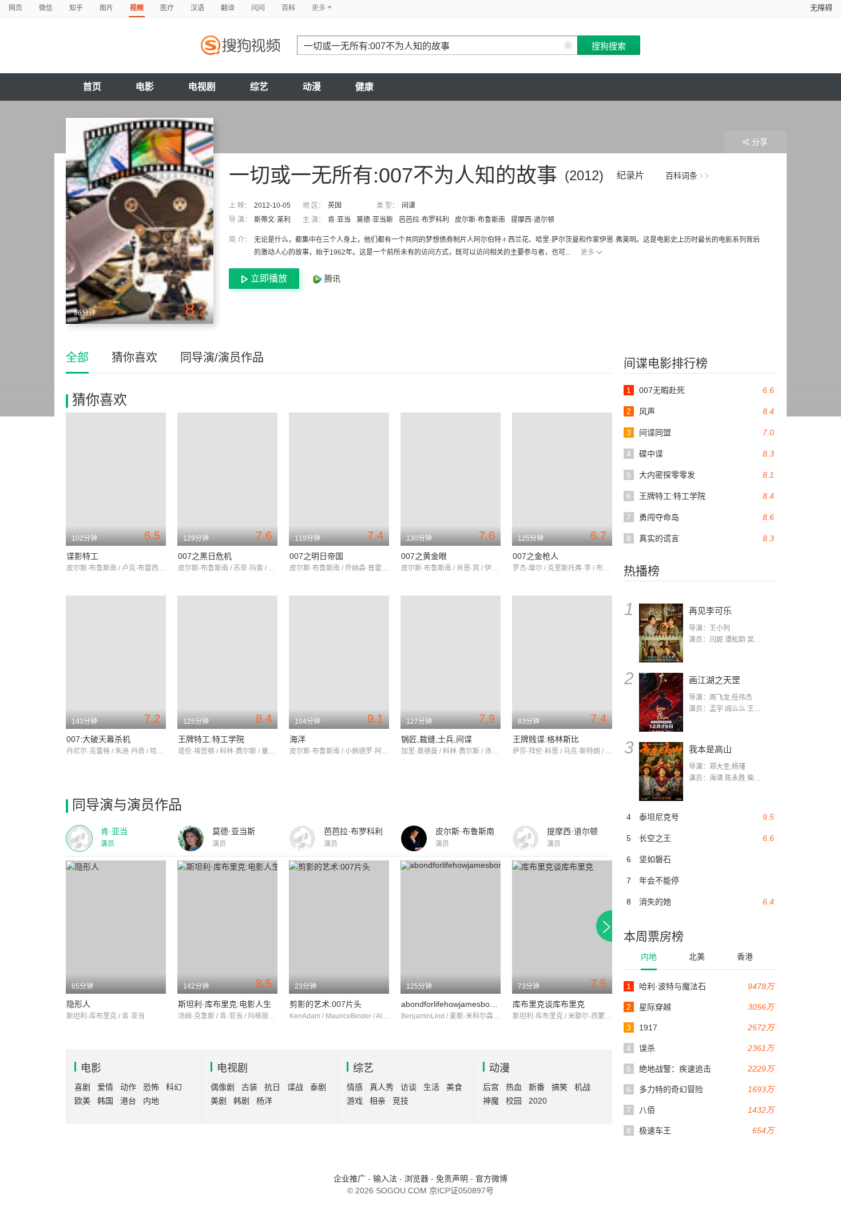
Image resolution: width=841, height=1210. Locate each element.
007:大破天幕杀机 (98, 739)
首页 (92, 87)
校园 (514, 1100)
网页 (15, 8)
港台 (128, 1100)
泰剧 (318, 1087)
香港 (745, 956)
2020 (538, 1100)
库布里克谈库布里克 (549, 1004)
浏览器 (416, 1178)
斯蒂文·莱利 (272, 220)
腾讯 (331, 278)
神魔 (491, 1100)
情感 (355, 1087)
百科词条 (681, 175)
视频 (137, 8)
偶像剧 (223, 1087)
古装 (249, 1087)
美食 (454, 1087)
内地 (649, 956)
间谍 (408, 205)
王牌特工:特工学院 (211, 739)
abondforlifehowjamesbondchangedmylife (476, 1004)
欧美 (82, 1100)
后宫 (491, 1087)
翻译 (228, 8)
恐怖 (151, 1087)
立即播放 (269, 278)
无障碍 (821, 7)
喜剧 (82, 1087)
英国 (335, 205)
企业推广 (350, 1178)
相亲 (378, 1100)
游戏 (355, 1100)
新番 (537, 1087)
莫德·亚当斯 (374, 220)
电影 (145, 87)
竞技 (400, 1100)
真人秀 (382, 1087)
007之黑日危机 (205, 556)
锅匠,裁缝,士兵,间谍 (436, 739)
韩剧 (241, 1100)
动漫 (312, 87)
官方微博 (491, 1178)
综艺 (259, 87)
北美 (697, 956)
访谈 (408, 1087)
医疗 (167, 8)
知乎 (76, 8)
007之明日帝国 (316, 556)
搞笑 (560, 1087)
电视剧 (202, 87)
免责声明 (452, 1178)
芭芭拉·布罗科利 (424, 220)
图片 (106, 8)
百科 (288, 8)
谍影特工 (82, 556)
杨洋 (264, 1100)
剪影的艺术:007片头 (325, 1004)
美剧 (219, 1100)
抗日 (272, 1087)
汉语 (197, 8)
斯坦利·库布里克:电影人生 (224, 1004)
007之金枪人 (535, 556)
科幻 (174, 1087)
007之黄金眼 (424, 556)
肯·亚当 (339, 220)
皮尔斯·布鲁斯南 (480, 220)
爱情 (105, 1087)
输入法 (385, 1178)
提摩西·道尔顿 (532, 220)
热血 (514, 1087)
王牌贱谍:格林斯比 (546, 739)
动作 (128, 1087)
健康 (364, 87)
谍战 (295, 1087)
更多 (587, 252)
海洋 (297, 739)
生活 (431, 1087)
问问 (258, 8)
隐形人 (78, 1004)
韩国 (105, 1100)
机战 (582, 1087)
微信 (46, 8)
